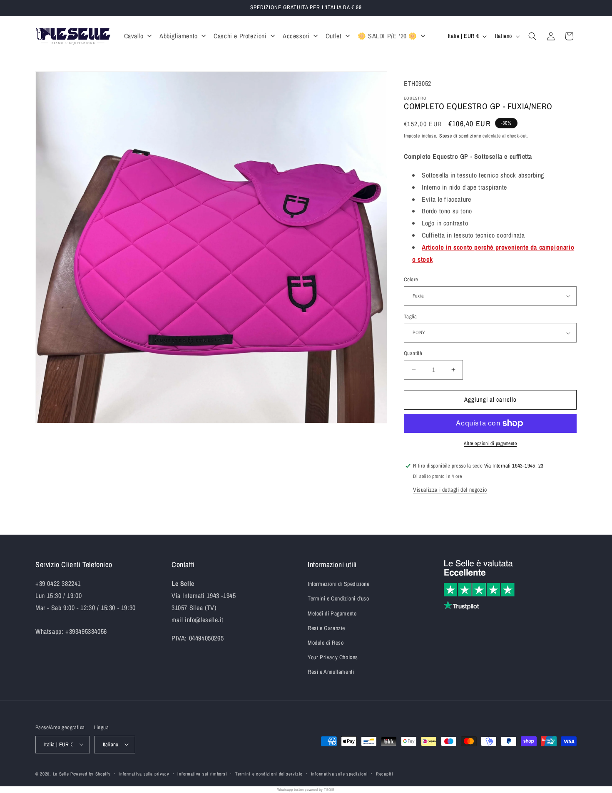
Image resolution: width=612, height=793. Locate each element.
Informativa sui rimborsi (202, 773)
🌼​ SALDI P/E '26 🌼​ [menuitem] (387, 35)
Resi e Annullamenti (331, 672)
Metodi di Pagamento (332, 613)
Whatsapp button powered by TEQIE (306, 789)
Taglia (410, 316)
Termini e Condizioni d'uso (338, 599)
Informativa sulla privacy (144, 773)
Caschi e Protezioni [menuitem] (240, 35)
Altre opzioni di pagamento (490, 443)
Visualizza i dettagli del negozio (450, 489)
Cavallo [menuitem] (134, 35)
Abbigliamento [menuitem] (178, 35)
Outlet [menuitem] (334, 35)
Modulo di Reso (325, 642)
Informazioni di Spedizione (339, 584)
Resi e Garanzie (326, 628)
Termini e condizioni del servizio (269, 773)
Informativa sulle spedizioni (339, 773)
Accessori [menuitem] (296, 35)
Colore (411, 279)
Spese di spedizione (460, 136)
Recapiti (384, 773)
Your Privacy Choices (333, 657)
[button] (532, 36)
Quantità (413, 353)
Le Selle (61, 773)
